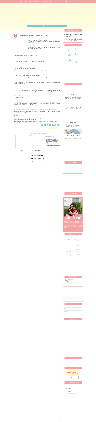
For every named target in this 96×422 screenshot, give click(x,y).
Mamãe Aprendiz (68, 388)
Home (21, 1)
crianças (69, 239)
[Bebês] (79, 364)
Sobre (25, 1)
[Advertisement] (37, 199)
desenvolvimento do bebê (68, 242)
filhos (77, 245)
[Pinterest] (74, 230)
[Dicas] (76, 63)
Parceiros (54, 26)
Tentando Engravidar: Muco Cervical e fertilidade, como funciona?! (73, 136)
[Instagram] (76, 230)
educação (50, 130)
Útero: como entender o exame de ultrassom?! (73, 122)
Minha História (74, 228)
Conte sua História (69, 237)
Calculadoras (45, 1)
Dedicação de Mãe (68, 386)
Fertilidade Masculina (77, 237)
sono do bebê (77, 254)
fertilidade (77, 243)
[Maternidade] (70, 57)
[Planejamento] (70, 52)
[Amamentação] (76, 57)
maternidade (56, 130)
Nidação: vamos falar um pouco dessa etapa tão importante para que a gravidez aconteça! (73, 93)
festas (69, 245)
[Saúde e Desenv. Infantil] (70, 63)
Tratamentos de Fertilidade (35, 26)
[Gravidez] (76, 52)
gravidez (69, 247)
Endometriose (30, 1)
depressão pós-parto (77, 240)
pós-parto (77, 251)
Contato (50, 1)
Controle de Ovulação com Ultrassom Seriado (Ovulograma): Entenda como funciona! (73, 108)
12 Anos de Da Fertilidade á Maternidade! (73, 35)
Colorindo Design (47, 420)
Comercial (47, 26)
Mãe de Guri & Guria (68, 391)
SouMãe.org (67, 394)
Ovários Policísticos (37, 1)
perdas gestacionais (77, 249)
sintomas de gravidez (68, 255)
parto (69, 248)
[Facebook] (70, 230)
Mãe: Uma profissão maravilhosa (70, 393)
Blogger (58, 420)
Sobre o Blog (62, 26)
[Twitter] (72, 230)
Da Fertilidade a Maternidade (42, 419)
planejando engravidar (68, 252)
